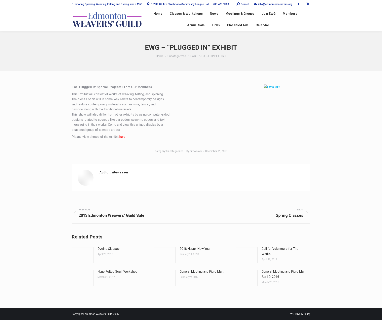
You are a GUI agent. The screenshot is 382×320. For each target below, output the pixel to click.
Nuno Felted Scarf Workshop (117, 271)
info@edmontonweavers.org (275, 4)
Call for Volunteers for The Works (280, 251)
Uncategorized (174, 151)
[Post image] (83, 255)
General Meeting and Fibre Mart (201, 271)
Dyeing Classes (108, 249)
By (194, 151)
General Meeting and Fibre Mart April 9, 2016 (283, 274)
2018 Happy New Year (195, 249)
